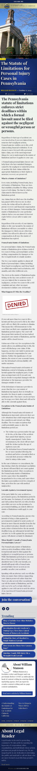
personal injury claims (16, 721)
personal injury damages (23, 721)
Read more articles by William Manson (17, 693)
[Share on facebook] (3, 609)
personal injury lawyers (31, 721)
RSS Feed (15, 2)
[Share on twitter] (7, 609)
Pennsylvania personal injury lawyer (16, 162)
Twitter (22, 2)
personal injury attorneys (9, 721)
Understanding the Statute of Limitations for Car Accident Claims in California (8, 709)
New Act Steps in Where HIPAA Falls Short (24, 705)
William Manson (8, 90)
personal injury (3, 721)
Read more (6, 764)
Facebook (18, 2)
